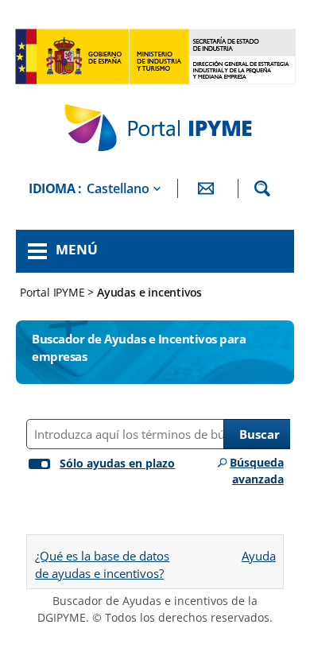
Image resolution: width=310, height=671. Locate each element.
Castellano (118, 188)
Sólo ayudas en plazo (117, 463)
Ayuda (258, 550)
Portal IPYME (53, 292)
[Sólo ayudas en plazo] (36, 460)
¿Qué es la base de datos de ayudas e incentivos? (102, 565)
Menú (77, 249)
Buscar (259, 434)
